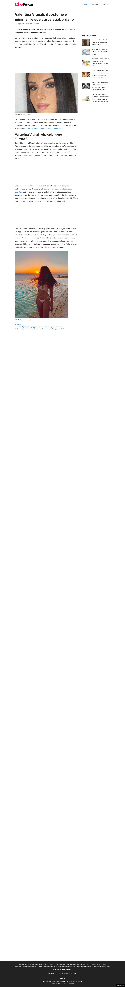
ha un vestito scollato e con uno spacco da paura (42, 129)
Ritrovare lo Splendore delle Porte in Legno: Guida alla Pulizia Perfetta (100, 42)
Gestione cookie (120, 985)
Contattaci (75, 973)
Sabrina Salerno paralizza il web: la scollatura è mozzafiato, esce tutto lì (40, 329)
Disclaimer (71, 984)
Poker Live (105, 4)
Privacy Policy (62, 984)
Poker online (94, 4)
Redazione (54, 984)
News (85, 4)
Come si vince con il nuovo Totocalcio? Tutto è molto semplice (100, 51)
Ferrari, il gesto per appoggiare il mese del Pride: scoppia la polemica (39, 327)
